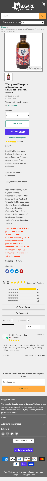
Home (3, 27)
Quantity (8, 110)
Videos (23, 472)
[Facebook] (7, 434)
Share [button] (7, 355)
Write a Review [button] (25, 307)
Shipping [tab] (9, 261)
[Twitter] (12, 434)
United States (22, 441)
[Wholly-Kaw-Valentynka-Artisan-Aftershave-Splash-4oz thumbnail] (9, 77)
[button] (39, 355)
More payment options (17, 138)
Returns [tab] (19, 261)
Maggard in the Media (35, 472)
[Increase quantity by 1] (28, 115)
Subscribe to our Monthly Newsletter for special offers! (23, 374)
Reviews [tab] (6, 321)
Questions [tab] (22, 321)
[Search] (42, 16)
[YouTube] (16, 434)
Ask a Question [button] (24, 313)
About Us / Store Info (11, 472)
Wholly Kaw (12, 106)
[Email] (3, 434)
